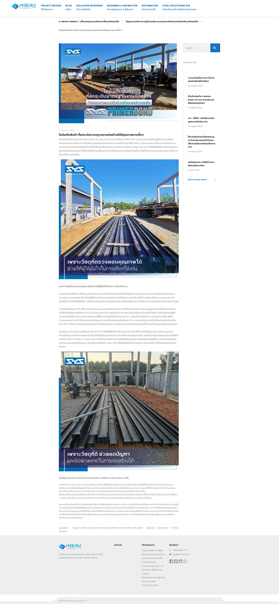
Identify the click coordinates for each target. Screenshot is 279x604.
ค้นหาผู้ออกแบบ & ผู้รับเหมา (153, 577)
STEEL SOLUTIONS (150, 585)
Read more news (197, 179)
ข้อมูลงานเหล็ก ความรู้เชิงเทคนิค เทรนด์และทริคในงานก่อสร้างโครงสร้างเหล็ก (107, 527)
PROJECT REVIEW (51, 7)
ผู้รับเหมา (151, 527)
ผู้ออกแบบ (163, 527)
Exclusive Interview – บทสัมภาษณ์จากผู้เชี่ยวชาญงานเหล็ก (153, 570)
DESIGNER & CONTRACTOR (122, 7)
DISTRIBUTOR (150, 7)
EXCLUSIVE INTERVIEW (89, 7)
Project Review (148, 562)
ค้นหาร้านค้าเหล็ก (149, 581)
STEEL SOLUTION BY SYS (179, 7)
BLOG (69, 7)
